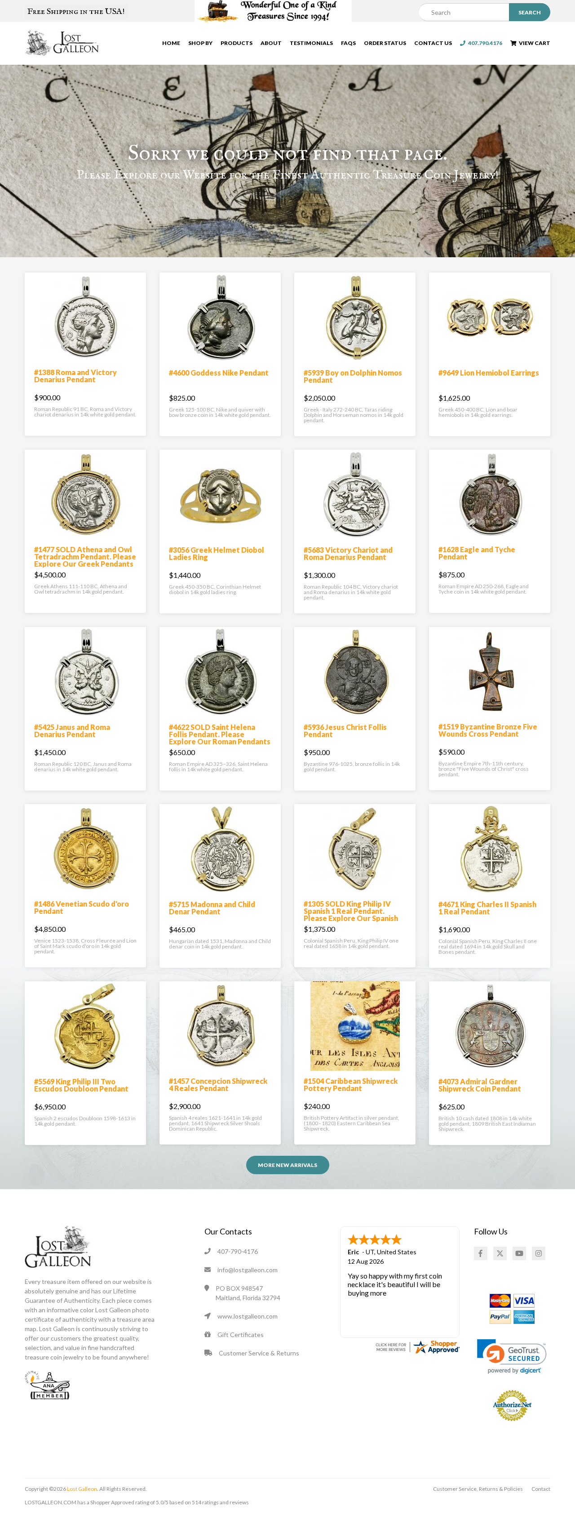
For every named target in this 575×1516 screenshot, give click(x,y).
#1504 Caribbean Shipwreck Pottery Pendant (351, 1084)
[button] (512, 1356)
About (271, 43)
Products (236, 43)
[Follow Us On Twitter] (500, 1253)
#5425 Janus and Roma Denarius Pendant (72, 730)
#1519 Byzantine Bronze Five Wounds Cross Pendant (487, 730)
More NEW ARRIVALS (287, 1165)
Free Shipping (76, 11)
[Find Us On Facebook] (480, 1253)
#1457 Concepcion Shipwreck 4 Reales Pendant (218, 1084)
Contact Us (433, 43)
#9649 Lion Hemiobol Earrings (488, 372)
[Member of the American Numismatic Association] (47, 1384)
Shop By (200, 43)
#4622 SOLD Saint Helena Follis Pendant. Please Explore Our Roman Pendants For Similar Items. (219, 738)
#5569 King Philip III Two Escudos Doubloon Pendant (81, 1085)
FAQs (348, 43)
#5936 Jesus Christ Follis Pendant (345, 730)
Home (171, 43)
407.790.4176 (483, 43)
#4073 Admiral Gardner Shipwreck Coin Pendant (479, 1085)
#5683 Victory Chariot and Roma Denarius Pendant (348, 553)
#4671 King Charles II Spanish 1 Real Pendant (487, 908)
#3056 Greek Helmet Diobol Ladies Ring (216, 553)
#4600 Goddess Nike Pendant (219, 372)
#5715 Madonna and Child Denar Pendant (212, 908)
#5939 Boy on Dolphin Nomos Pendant (353, 376)
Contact (540, 1488)
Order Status (385, 43)
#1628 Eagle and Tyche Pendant (476, 553)
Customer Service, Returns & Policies (478, 1488)
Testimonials (311, 43)
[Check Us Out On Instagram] (538, 1253)
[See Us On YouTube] (519, 1253)
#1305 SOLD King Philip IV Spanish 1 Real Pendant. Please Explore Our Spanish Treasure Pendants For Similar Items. (351, 918)
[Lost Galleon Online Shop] (62, 42)
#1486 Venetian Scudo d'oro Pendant (81, 907)
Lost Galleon (81, 1488)
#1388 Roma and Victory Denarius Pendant (75, 376)
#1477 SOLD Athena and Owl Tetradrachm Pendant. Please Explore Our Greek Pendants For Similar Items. (85, 560)
